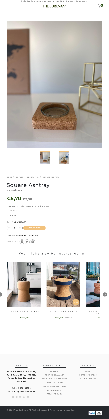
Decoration (33, 177)
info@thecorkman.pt (24, 392)
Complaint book (54, 382)
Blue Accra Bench (63, 311)
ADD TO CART (34, 228)
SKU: (9, 222)
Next (105, 294)
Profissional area (54, 375)
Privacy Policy (54, 394)
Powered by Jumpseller (62, 410)
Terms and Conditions (54, 386)
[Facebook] (22, 241)
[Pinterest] (32, 241)
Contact (54, 371)
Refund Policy (54, 390)
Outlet (19, 177)
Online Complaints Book (54, 379)
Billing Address (87, 379)
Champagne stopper (24, 311)
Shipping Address (88, 375)
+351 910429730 (23, 388)
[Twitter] (27, 241)
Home (9, 177)
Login (88, 371)
